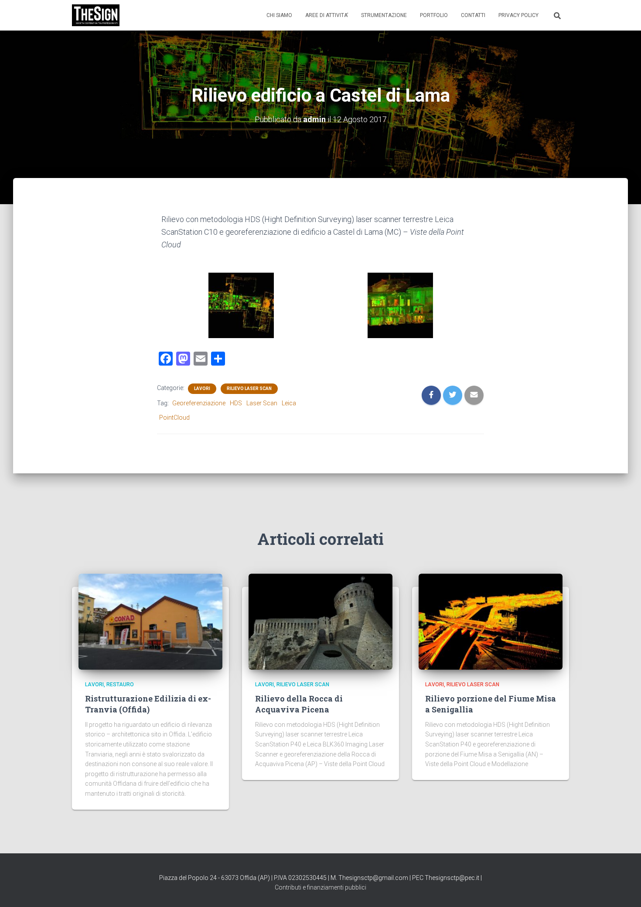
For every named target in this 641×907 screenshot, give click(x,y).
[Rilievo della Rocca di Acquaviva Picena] (320, 621)
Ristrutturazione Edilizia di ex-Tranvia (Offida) (148, 704)
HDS (236, 403)
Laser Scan (261, 403)
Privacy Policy (518, 15)
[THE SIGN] (95, 15)
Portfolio (434, 15)
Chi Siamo (279, 15)
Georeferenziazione (198, 403)
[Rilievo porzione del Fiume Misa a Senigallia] (491, 621)
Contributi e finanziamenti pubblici (320, 887)
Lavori (202, 388)
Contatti (473, 15)
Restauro (120, 684)
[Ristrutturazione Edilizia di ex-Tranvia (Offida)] (150, 621)
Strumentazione (384, 15)
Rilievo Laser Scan (249, 388)
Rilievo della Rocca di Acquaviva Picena (299, 704)
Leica (289, 403)
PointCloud (174, 417)
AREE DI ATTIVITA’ (326, 15)
